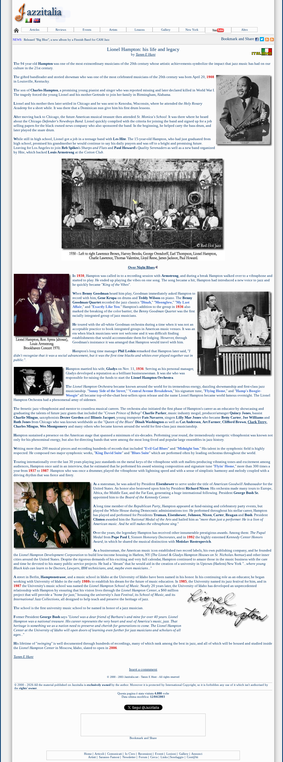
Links (164, 757)
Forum (143, 757)
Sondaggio (177, 757)
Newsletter (129, 757)
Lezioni (171, 753)
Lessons (140, 29)
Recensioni (145, 753)
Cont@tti (192, 757)
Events (87, 29)
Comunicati (114, 753)
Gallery (166, 29)
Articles (34, 29)
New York (191, 29)
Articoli (99, 753)
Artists (113, 29)
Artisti (92, 757)
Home (88, 753)
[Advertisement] (172, 13)
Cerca (154, 757)
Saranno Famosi (109, 757)
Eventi (159, 753)
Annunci (196, 753)
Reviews (61, 29)
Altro (244, 29)
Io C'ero (130, 753)
